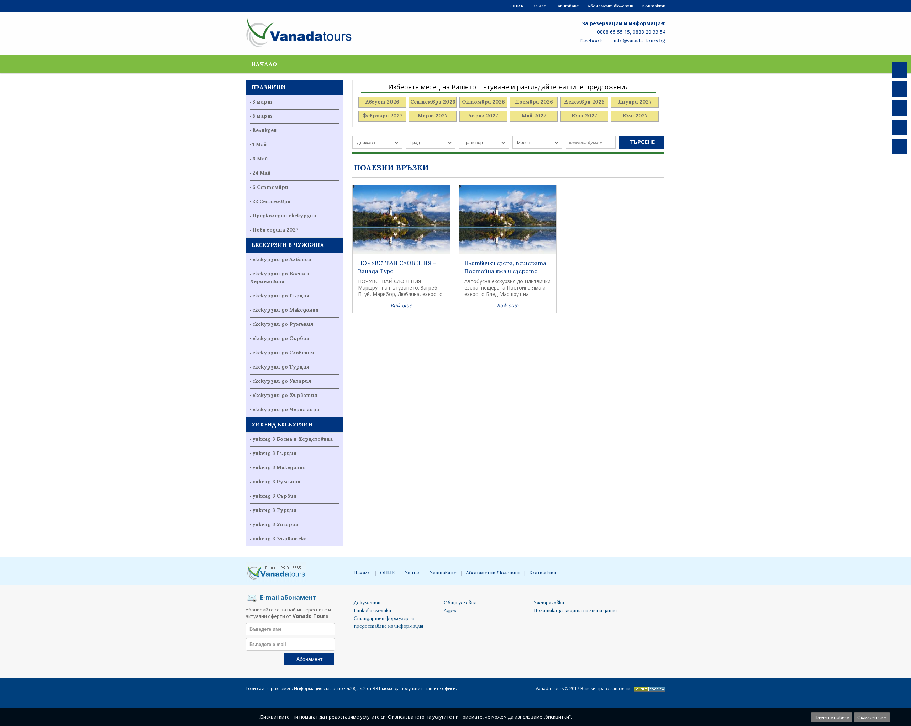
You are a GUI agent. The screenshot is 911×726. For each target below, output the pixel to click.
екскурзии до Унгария (281, 381)
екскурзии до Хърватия (284, 395)
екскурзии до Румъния (282, 324)
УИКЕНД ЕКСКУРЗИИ (282, 424)
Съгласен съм (872, 717)
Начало (264, 64)
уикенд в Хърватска (279, 538)
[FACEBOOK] (899, 70)
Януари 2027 (635, 102)
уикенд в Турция (274, 510)
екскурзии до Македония (285, 310)
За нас (539, 6)
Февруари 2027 (382, 115)
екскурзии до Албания (281, 259)
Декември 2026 (584, 102)
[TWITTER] (899, 89)
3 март (262, 102)
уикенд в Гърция (274, 453)
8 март (262, 116)
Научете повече (831, 717)
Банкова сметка (372, 611)
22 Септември (271, 201)
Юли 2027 (635, 115)
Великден (264, 130)
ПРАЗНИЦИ (268, 87)
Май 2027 (534, 115)
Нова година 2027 (275, 230)
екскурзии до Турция (280, 367)
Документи (367, 603)
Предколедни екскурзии (284, 215)
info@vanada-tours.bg (638, 40)
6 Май (260, 158)
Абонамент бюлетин (610, 6)
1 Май (259, 144)
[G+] (899, 127)
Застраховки (549, 603)
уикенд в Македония (279, 467)
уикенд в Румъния (276, 481)
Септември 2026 (433, 102)
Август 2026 (382, 102)
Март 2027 (433, 115)
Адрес (450, 611)
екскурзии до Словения (283, 352)
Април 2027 (483, 115)
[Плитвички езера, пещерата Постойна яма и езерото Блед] (507, 220)
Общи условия (460, 603)
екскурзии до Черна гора (285, 409)
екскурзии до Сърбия (280, 338)
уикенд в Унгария (275, 524)
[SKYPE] (899, 108)
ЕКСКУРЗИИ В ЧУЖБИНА (288, 245)
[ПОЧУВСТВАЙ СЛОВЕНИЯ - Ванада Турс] (401, 220)
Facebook (590, 40)
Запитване (567, 6)
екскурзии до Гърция (280, 295)
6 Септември (270, 187)
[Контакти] (899, 146)
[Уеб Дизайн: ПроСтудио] (649, 690)
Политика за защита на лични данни (575, 611)
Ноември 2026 (534, 102)
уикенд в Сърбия (274, 496)
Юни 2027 (584, 115)
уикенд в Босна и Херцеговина (292, 439)
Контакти (653, 6)
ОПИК (517, 6)
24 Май (261, 173)
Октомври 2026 (483, 102)
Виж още (401, 305)
